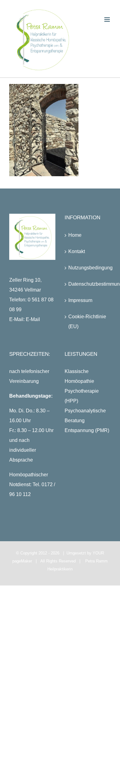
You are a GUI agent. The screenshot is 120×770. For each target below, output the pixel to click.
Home (75, 235)
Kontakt (76, 251)
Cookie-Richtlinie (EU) (87, 321)
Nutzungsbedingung (88, 267)
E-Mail (33, 319)
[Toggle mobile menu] (107, 19)
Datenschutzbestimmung (88, 284)
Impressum (80, 300)
